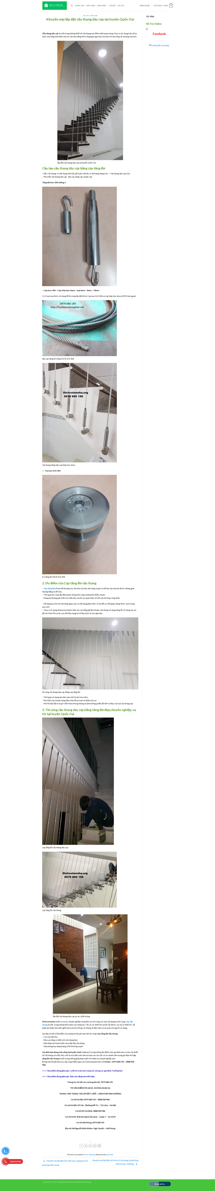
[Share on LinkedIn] (99, 1146)
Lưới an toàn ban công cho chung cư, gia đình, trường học (96, 1070)
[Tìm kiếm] (72, 5)
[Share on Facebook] (81, 1146)
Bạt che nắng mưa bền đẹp (82, 1076)
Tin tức (120, 6)
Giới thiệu (90, 6)
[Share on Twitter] (86, 1146)
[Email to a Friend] (90, 1146)
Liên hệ (112, 6)
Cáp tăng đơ (49, 588)
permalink (109, 1155)
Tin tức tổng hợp (90, 15)
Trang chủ (79, 6)
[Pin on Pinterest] (95, 1146)
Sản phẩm (101, 6)
